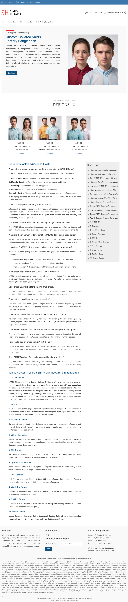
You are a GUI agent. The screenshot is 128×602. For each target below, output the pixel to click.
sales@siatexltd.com (114, 13)
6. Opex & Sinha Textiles (99, 242)
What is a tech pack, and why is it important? (108, 174)
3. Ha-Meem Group (97, 230)
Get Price (11, 73)
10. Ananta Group (97, 258)
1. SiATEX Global (96, 222)
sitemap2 (51, 592)
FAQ (31, 2)
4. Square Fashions (97, 234)
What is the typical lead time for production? (107, 198)
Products (11, 2)
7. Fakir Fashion (96, 246)
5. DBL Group (95, 238)
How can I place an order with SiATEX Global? (108, 210)
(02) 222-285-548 (94, 13)
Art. (20, 143)
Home (3, 2)
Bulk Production (22, 2)
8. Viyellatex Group (97, 250)
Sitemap (89, 598)
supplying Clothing (9, 538)
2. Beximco (94, 226)
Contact (37, 2)
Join (48, 549)
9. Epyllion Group (96, 254)
